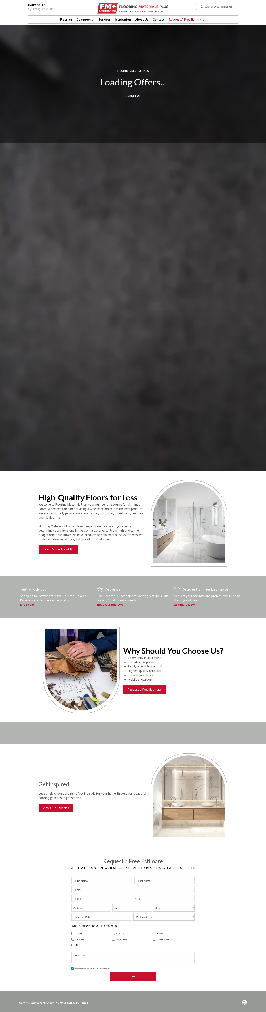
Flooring (66, 20)
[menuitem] (244, 1003)
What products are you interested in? (94, 925)
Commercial (85, 20)
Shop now (27, 605)
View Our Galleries (56, 808)
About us (141, 20)
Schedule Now (184, 605)
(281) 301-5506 (78, 1003)
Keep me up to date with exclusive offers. (93, 968)
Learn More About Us (58, 549)
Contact (158, 20)
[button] (66, 19)
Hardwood (161, 933)
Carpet (79, 933)
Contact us (133, 96)
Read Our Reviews (110, 605)
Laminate (80, 939)
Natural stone (163, 939)
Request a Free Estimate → (188, 20)
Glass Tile (120, 933)
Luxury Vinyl (121, 939)
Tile (77, 945)
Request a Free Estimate (145, 690)
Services (105, 20)
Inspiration (123, 20)
